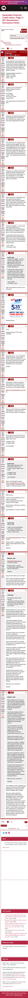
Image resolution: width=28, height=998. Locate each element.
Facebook (8, 55)
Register (24, 31)
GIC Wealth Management (13, 537)
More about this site (7, 986)
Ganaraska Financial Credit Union (13, 44)
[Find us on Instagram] (9, 833)
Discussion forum (6, 42)
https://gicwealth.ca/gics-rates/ (15, 483)
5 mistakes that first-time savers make (14, 930)
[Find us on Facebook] (6, 833)
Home (2, 41)
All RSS (4, 825)
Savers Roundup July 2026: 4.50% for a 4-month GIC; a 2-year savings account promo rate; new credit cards (15, 925)
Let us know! (17, 983)
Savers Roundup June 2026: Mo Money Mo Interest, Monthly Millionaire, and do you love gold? (16, 935)
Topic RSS (24, 51)
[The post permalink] (9, 58)
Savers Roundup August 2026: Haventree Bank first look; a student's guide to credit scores (15, 916)
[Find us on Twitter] (3, 833)
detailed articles (15, 975)
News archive (5, 847)
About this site (18, 995)
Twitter (13, 55)
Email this (18, 55)
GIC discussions (7, 43)
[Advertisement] (14, 865)
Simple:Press (13, 828)
